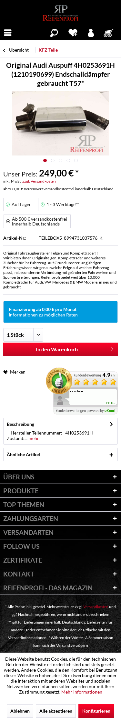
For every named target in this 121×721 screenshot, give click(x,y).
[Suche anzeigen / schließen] (54, 32)
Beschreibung (20, 424)
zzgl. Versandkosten (39, 181)
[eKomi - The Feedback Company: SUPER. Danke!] (82, 391)
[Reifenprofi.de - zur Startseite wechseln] (60, 13)
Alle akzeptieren (55, 711)
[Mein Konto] (91, 32)
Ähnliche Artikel (23, 454)
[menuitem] (7, 32)
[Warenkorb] (109, 32)
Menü (7, 32)
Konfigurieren (96, 711)
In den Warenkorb (57, 349)
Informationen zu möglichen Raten (43, 314)
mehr (33, 438)
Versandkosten (95, 606)
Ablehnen (20, 711)
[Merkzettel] (73, 32)
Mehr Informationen (81, 692)
